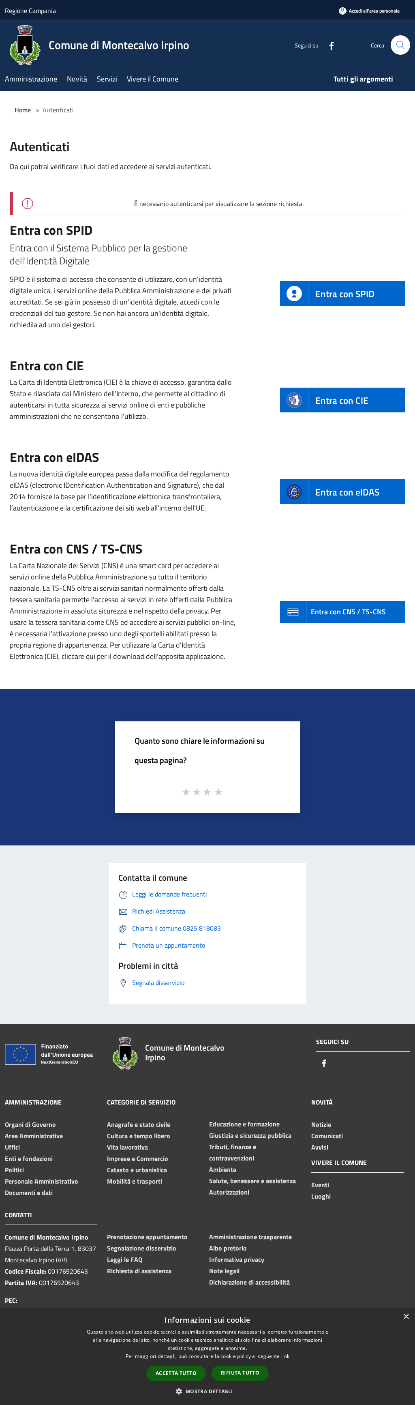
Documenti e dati (29, 1192)
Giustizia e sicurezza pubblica (250, 1135)
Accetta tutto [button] (176, 1373)
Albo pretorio (228, 1248)
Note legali (224, 1271)
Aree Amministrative (34, 1136)
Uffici (12, 1147)
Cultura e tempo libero (138, 1136)
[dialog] (207, 1356)
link (285, 1356)
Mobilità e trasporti (134, 1181)
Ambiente (222, 1169)
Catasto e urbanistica (137, 1170)
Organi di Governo (30, 1124)
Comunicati (327, 1136)
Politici (14, 1170)
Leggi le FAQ (124, 1259)
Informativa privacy (236, 1259)
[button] (207, 1391)
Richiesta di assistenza (139, 1271)
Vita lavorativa (127, 1147)
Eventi (320, 1185)
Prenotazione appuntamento (147, 1237)
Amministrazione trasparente (250, 1237)
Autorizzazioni (229, 1192)
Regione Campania (30, 10)
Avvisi (319, 1147)
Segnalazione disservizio (141, 1248)
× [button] (406, 1317)
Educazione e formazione (244, 1124)
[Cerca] (400, 45)
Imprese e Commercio (137, 1158)
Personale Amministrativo (41, 1181)
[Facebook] (328, 44)
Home (23, 110)
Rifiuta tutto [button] (240, 1372)
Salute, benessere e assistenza (252, 1181)
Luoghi (321, 1196)
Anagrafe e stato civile (138, 1124)
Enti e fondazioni (29, 1158)
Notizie (321, 1124)
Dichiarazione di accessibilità (249, 1282)
